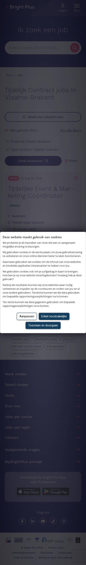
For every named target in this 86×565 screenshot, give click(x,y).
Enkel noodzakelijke (54, 316)
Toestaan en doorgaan (43, 325)
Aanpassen (26, 316)
